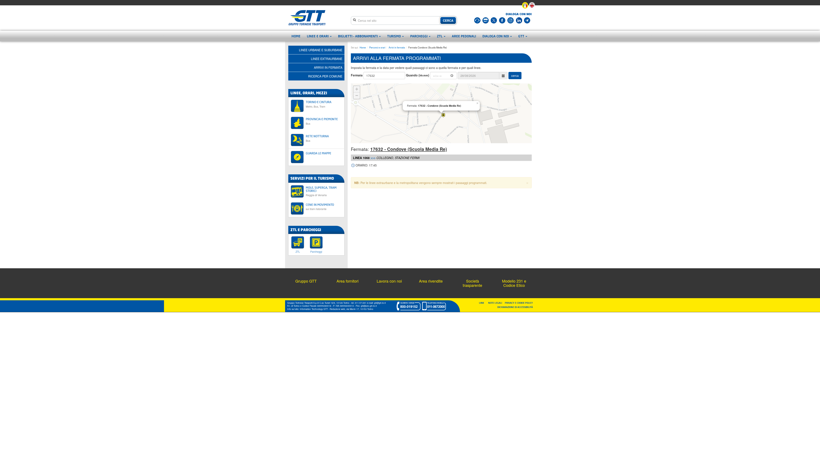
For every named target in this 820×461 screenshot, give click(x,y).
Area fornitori (348, 281)
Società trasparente (472, 283)
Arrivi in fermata (397, 47)
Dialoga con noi (496, 36)
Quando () (417, 75)
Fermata (357, 75)
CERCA (448, 20)
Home (295, 36)
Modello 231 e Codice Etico (514, 283)
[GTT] (307, 18)
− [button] (356, 95)
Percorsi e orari (377, 47)
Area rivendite (431, 281)
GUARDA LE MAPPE (318, 153)
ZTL (440, 36)
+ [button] (356, 89)
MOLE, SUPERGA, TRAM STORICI (321, 191)
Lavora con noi (389, 281)
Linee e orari (318, 36)
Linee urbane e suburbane (320, 50)
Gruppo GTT (306, 281)
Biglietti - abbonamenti (358, 36)
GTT (521, 36)
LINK (483, 302)
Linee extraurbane (326, 59)
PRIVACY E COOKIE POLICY (519, 302)
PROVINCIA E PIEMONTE (322, 121)
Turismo (394, 36)
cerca (515, 75)
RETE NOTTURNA (317, 138)
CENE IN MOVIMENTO (320, 207)
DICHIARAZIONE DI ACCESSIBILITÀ (515, 307)
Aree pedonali (464, 36)
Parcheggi (419, 36)
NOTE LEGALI (496, 302)
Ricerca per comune (325, 76)
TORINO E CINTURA (318, 104)
